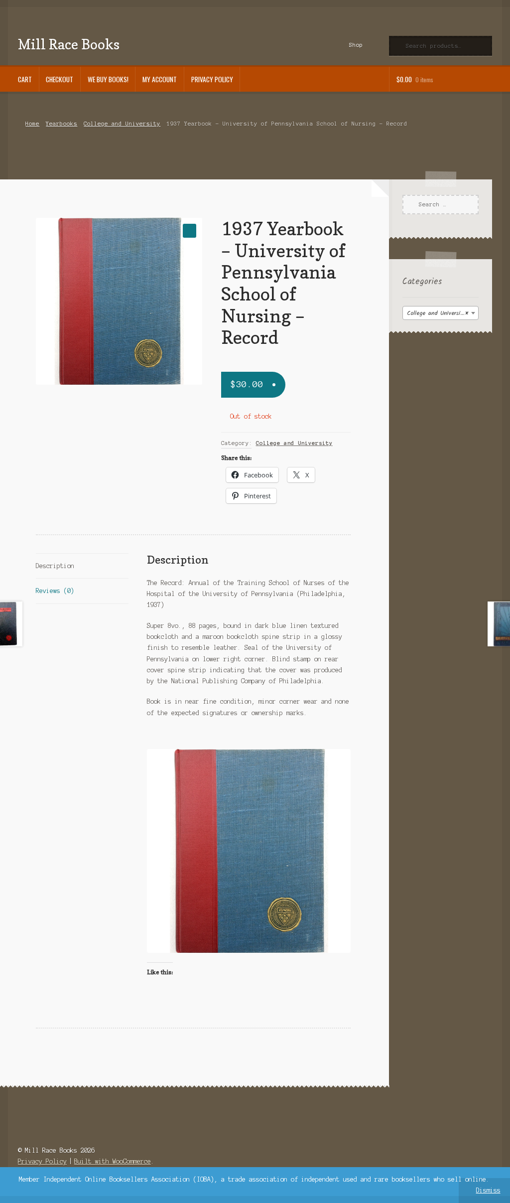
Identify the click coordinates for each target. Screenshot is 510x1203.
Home (32, 124)
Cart (25, 79)
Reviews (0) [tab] (55, 591)
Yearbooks (61, 124)
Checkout (59, 79)
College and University (122, 124)
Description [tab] (55, 566)
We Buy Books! (108, 79)
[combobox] (440, 313)
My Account (159, 79)
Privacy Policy (212, 79)
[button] (189, 230)
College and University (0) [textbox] (442, 313)
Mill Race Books (69, 44)
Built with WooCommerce (112, 1161)
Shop (356, 45)
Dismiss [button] (488, 1190)
